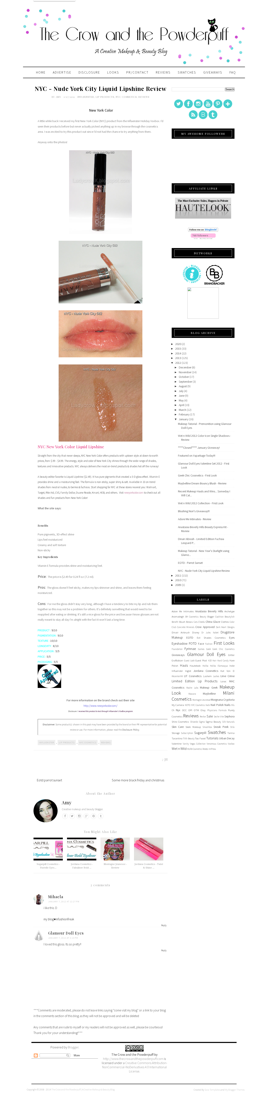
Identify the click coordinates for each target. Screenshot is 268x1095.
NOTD (187, 705)
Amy (59, 96)
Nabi (208, 705)
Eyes (231, 637)
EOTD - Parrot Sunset (190, 563)
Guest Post (201, 660)
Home (41, 72)
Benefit (175, 621)
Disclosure (89, 72)
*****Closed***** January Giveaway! (199, 447)
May (181, 400)
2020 (178, 344)
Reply (163, 925)
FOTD (193, 643)
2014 (178, 353)
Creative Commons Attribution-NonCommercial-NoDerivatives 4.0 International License (134, 1067)
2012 (178, 363)
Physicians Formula (217, 710)
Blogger (73, 1047)
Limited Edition (183, 681)
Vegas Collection (198, 743)
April (181, 405)
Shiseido (194, 721)
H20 (210, 660)
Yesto (205, 748)
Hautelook (195, 665)
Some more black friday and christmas (138, 780)
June (181, 395)
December (185, 367)
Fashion (209, 643)
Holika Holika (209, 665)
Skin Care (178, 727)
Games (201, 649)
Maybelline (209, 693)
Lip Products (105, 96)
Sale (210, 716)
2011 (178, 575)
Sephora (229, 716)
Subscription (187, 733)
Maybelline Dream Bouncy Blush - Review (202, 483)
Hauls (184, 665)
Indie (231, 665)
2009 (178, 585)
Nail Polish (217, 705)
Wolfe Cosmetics (194, 748)
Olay (203, 710)
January (183, 419)
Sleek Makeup (193, 726)
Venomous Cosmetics (217, 743)
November (185, 372)
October (184, 377)
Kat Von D (227, 670)
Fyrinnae (190, 648)
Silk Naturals (228, 721)
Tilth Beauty (188, 738)
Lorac (223, 681)
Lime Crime (227, 676)
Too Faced (200, 738)
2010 (178, 580)
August (183, 386)
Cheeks (201, 621)
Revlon (203, 716)
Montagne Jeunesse (201, 699)
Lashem (207, 676)
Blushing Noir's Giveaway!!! (194, 511)
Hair (214, 660)
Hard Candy (223, 660)
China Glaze (213, 622)
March (182, 410)
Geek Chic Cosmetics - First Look (197, 475)
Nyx (178, 710)
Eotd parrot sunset (49, 780)
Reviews (163, 72)
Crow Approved (205, 627)
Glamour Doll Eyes (66, 933)
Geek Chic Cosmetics (223, 649)
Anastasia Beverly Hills (209, 611)
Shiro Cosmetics (180, 721)
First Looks (224, 643)
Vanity (186, 743)
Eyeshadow (180, 643)
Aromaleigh (178, 616)
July (181, 391)
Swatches (187, 72)
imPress (212, 748)
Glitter (231, 655)
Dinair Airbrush (181, 632)
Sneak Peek (221, 727)
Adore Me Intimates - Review (194, 519)
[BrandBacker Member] (214, 284)
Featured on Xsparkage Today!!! (196, 455)
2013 (178, 358)
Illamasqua (223, 665)
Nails (227, 705)
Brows (189, 621)
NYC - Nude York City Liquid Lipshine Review (204, 571)
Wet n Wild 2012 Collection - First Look (200, 503)
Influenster (85, 96)
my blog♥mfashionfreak (59, 919)
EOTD (189, 637)
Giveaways (212, 72)
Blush (182, 621)
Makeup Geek (209, 687)
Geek (208, 649)
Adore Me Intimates (183, 611)
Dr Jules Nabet (210, 632)
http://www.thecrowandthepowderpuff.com (133, 1059)
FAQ (232, 72)
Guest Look (189, 660)
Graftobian (177, 660)
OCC (184, 710)
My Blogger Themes (235, 1089)
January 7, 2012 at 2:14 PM (63, 938)
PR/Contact (137, 72)
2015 (178, 348)
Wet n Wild (179, 748)
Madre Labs (192, 687)
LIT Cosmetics (192, 676)
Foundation (177, 649)
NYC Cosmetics (126, 96)
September (185, 381)
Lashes (216, 676)
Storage (176, 733)
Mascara (192, 693)
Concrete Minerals (186, 627)
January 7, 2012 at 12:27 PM (63, 901)
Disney (195, 632)
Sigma (202, 721)
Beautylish (229, 616)
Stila (232, 727)
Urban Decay (226, 738)
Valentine (177, 743)
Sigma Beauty (213, 721)
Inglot (188, 670)
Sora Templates (212, 1089)
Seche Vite (219, 716)
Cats (196, 621)
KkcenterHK (177, 676)
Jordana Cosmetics (205, 671)
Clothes (225, 621)
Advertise (62, 72)
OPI (190, 710)
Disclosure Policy (130, 729)
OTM (196, 710)
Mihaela (55, 896)
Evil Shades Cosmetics (211, 637)
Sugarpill (200, 732)
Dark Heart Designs (225, 627)
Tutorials (212, 738)
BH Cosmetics (191, 616)
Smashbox (207, 727)
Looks (113, 72)
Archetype (229, 611)
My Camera (178, 705)
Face (201, 644)
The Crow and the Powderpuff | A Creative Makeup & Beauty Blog (83, 1089)
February (184, 414)
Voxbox (231, 743)
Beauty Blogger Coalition (212, 616)
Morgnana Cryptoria (222, 700)
